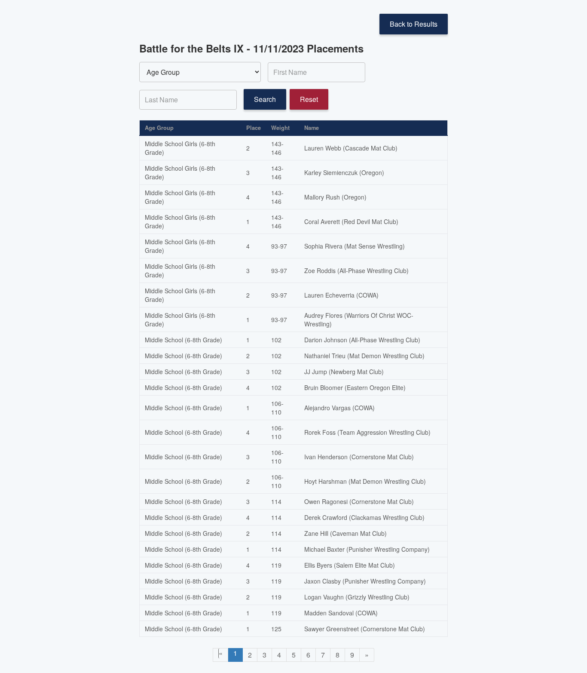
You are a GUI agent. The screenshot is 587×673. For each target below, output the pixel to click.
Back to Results (413, 24)
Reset (309, 99)
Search (265, 99)
